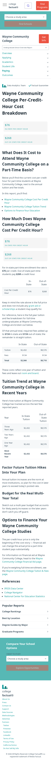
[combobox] (28, 6)
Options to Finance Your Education (22, 210)
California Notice (10, 745)
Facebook (7, 732)
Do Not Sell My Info (11, 748)
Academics (7, 61)
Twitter (6, 725)
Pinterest (7, 728)
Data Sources (7, 712)
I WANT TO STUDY (13, 654)
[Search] (28, 6)
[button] (44, 38)
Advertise (6, 719)
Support (5, 709)
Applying (6, 57)
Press (4, 702)
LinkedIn (6, 735)
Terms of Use (8, 738)
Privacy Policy (8, 742)
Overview (7, 53)
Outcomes (7, 75)
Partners (5, 722)
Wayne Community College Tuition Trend (25, 206)
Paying (6, 70)
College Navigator (13, 592)
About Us (6, 699)
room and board (29, 373)
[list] (25, 53)
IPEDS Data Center (13, 588)
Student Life (8, 66)
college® (8, 693)
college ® (13, 5)
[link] (25, 53)
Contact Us (6, 705)
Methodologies (8, 715)
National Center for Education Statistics (24, 596)
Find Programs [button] (42, 5)
